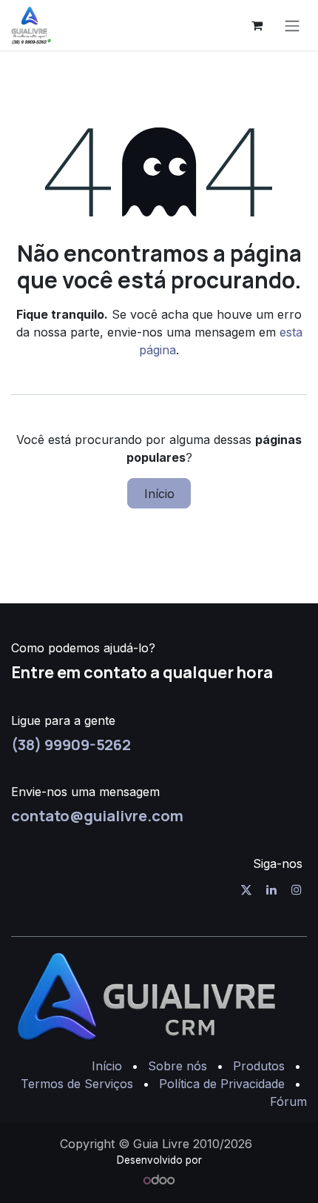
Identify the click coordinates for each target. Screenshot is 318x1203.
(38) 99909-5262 (71, 744)
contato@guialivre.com (97, 815)
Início (159, 493)
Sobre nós (177, 1065)
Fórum (288, 1101)
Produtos (259, 1065)
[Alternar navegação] (292, 25)
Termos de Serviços (77, 1083)
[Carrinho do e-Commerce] (256, 25)
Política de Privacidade (222, 1083)
